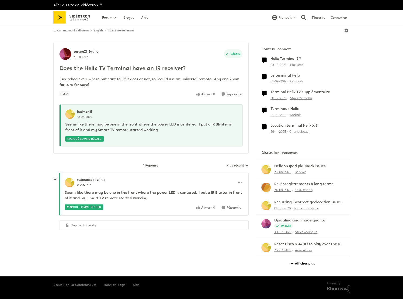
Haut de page (115, 285)
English (98, 30)
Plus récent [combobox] (238, 165)
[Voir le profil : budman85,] (70, 114)
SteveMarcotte (301, 98)
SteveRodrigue (306, 232)
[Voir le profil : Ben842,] (266, 169)
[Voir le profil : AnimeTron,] (266, 247)
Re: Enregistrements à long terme (304, 184)
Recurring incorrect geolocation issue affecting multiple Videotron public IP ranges (307, 202)
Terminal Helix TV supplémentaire (300, 92)
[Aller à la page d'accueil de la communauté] (73, 17)
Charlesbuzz (299, 131)
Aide (136, 285)
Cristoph (296, 81)
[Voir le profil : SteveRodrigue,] (266, 223)
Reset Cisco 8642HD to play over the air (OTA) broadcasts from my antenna (308, 244)
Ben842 (300, 172)
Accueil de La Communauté (75, 285)
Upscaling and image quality (299, 220)
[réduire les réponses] (55, 179)
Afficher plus (305, 263)
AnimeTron (303, 250)
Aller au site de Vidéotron (75, 5)
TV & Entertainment (121, 30)
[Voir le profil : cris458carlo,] (266, 187)
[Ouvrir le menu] (346, 30)
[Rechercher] (303, 17)
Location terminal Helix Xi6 (294, 125)
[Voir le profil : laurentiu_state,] (266, 205)
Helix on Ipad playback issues (300, 166)
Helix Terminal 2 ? (286, 58)
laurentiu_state (306, 208)
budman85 (85, 111)
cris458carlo (304, 190)
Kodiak (295, 115)
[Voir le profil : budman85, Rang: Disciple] (69, 182)
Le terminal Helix (285, 75)
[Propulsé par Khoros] (338, 287)
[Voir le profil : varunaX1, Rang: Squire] (65, 54)
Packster (296, 65)
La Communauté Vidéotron (71, 30)
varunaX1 (80, 51)
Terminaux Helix (285, 108)
